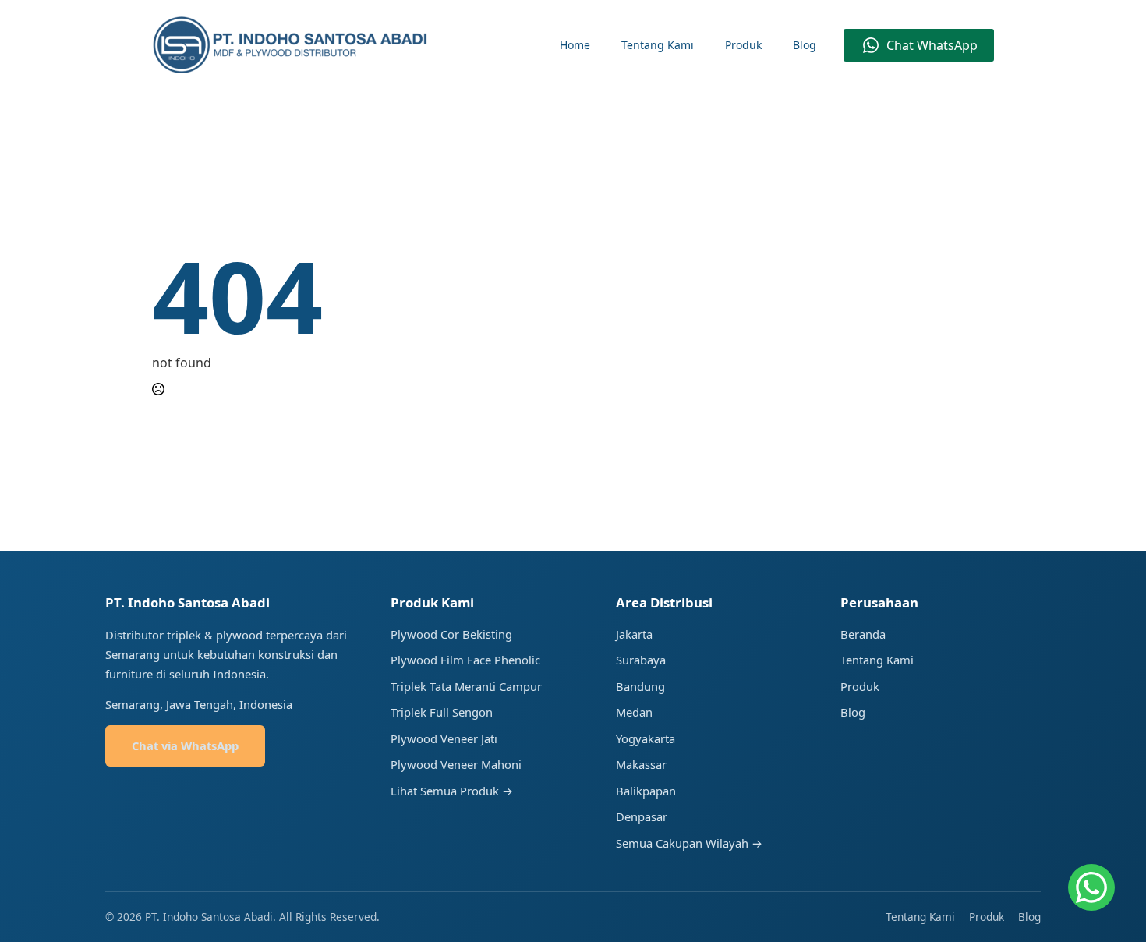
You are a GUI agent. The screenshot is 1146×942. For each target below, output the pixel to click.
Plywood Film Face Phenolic (465, 660)
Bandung (640, 686)
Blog (804, 44)
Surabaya (641, 660)
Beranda (863, 634)
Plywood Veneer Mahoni (456, 764)
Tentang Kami (657, 44)
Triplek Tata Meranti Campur (466, 686)
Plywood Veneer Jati (444, 738)
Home (575, 44)
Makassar (641, 764)
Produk (743, 44)
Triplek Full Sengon (442, 712)
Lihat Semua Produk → (452, 791)
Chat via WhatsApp (185, 745)
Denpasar (641, 816)
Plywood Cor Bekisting (451, 634)
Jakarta (634, 634)
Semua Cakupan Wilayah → (689, 843)
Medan (634, 712)
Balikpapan (646, 791)
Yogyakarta (645, 738)
